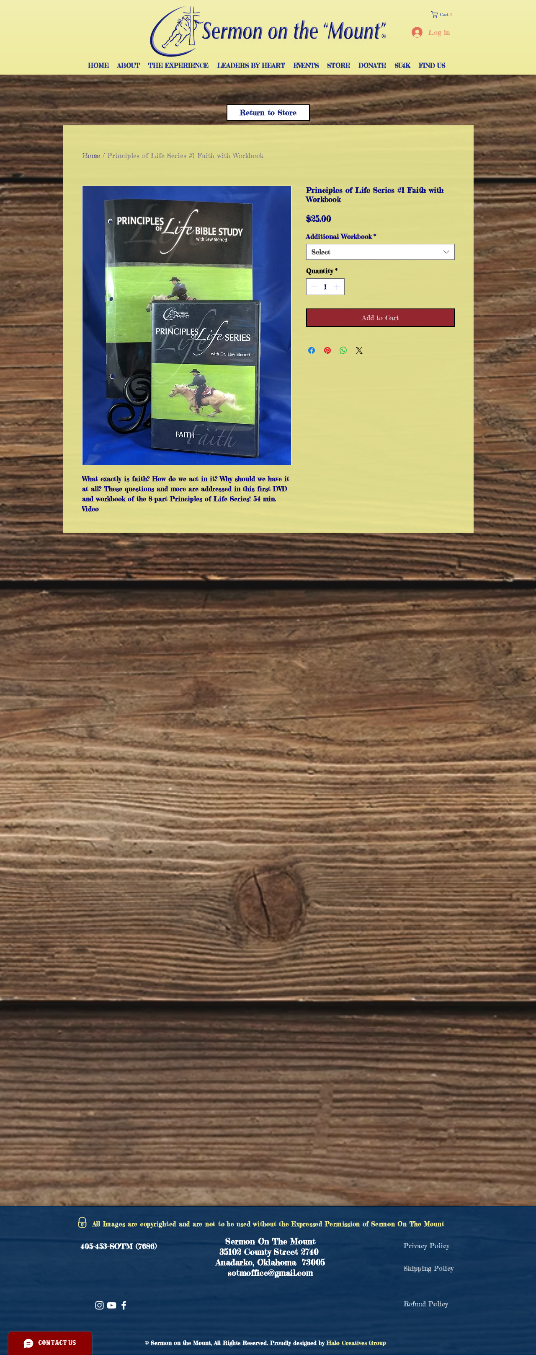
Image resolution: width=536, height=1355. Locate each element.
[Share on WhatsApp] (343, 350)
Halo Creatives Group (356, 1342)
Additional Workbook (341, 236)
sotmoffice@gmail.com (270, 1272)
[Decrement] (313, 287)
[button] (443, 14)
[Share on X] (359, 350)
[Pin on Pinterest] (327, 350)
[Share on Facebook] (312, 350)
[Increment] (337, 287)
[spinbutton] (325, 287)
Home (91, 155)
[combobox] (380, 252)
